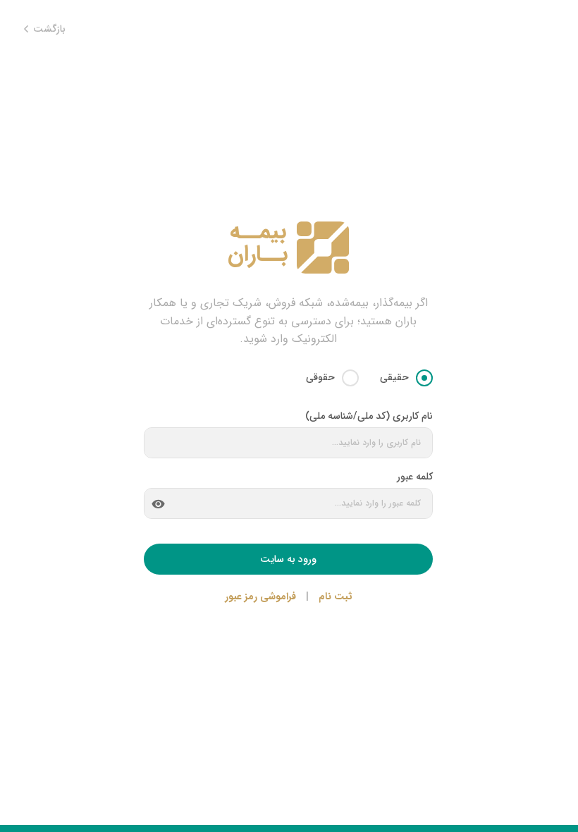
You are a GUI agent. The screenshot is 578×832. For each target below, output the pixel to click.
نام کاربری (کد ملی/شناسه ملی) (369, 416)
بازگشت (48, 29)
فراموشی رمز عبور (260, 596)
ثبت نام (335, 596)
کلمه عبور (415, 476)
